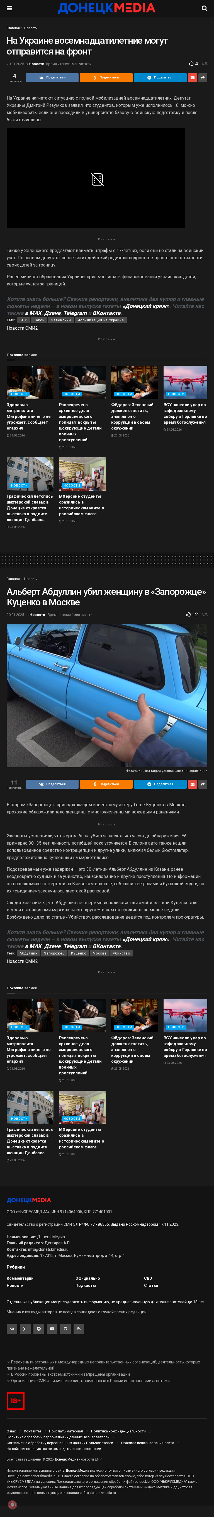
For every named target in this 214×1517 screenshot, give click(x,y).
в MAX (33, 313)
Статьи (151, 1285)
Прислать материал (66, 1431)
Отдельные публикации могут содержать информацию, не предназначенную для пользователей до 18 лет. (106, 1302)
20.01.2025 (15, 64)
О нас (11, 1431)
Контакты (32, 1431)
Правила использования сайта (147, 1443)
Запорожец (54, 953)
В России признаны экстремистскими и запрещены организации (70, 1374)
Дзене (52, 313)
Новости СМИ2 (22, 328)
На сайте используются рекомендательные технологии (54, 1449)
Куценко (78, 953)
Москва (100, 953)
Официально (88, 1278)
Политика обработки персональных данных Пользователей (58, 1437)
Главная (13, 28)
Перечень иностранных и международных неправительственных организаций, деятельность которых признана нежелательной (103, 1365)
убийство (121, 953)
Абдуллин (29, 953)
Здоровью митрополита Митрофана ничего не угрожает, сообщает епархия (28, 416)
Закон (39, 320)
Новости (31, 28)
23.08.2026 (17, 435)
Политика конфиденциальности (118, 1431)
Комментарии (20, 1278)
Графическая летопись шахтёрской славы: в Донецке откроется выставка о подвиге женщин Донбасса (30, 508)
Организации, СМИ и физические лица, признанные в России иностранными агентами (90, 1380)
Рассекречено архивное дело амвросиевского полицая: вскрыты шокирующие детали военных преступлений (80, 422)
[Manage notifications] (12, 1504)
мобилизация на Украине (100, 320)
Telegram (75, 313)
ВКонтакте (106, 313)
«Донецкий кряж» (145, 306)
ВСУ (23, 320)
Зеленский (61, 320)
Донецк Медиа (66, 1459)
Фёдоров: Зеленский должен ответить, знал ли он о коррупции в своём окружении (132, 416)
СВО (148, 1278)
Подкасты (86, 1285)
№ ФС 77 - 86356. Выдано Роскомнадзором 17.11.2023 (128, 1224)
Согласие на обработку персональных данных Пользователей (60, 1443)
